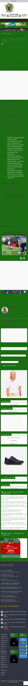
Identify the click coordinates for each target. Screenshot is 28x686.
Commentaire (4, 327)
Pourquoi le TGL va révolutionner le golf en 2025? (11, 591)
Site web (3, 360)
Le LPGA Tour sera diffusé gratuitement (17, 619)
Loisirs (2, 654)
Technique (3, 670)
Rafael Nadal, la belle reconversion (8, 600)
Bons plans (3, 634)
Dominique (12, 38)
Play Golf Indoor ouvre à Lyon (7, 575)
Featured (4, 33)
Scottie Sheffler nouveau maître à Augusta (13, 297)
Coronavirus (3, 640)
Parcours (3, 660)
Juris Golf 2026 (4, 579)
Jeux (2, 648)
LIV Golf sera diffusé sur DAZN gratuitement (10, 583)
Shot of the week (4, 666)
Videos (2, 672)
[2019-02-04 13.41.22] (14, 639)
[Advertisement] (14, 85)
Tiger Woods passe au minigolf (17, 303)
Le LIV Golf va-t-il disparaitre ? (7, 570)
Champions (3, 638)
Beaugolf (6, 611)
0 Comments (17, 38)
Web (2, 674)
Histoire (2, 646)
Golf (17, 39)
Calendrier (9, 33)
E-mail (2, 353)
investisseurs (20, 39)
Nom (2, 346)
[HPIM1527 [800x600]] (14, 656)
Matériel (2, 658)
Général (2, 644)
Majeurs (2, 656)
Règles (2, 662)
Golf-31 (5, 614)
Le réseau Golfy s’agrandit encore (8, 595)
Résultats (3, 664)
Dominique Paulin (4, 682)
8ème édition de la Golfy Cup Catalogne (17, 611)
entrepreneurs (13, 39)
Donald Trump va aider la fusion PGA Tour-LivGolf (11, 587)
